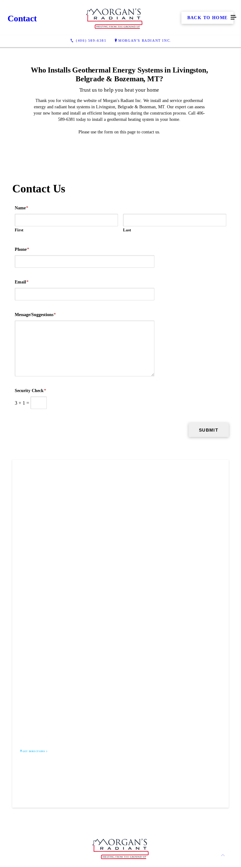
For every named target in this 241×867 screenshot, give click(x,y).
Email (22, 282)
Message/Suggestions (35, 314)
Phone (22, 249)
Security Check (30, 390)
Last (127, 230)
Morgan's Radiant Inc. (144, 40)
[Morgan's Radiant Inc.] (114, 17)
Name (21, 208)
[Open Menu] (233, 17)
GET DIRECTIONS (34, 751)
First (19, 230)
